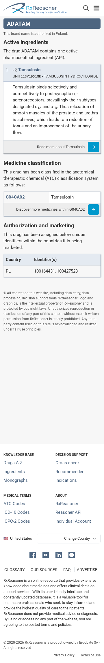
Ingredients (14, 471)
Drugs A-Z (13, 462)
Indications (66, 480)
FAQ (67, 569)
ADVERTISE (87, 569)
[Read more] (93, 147)
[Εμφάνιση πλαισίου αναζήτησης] (86, 8)
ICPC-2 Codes (16, 521)
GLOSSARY (14, 569)
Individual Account (73, 521)
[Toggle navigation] (96, 8)
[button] (33, 554)
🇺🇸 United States (17, 538)
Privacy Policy (64, 655)
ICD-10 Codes (16, 512)
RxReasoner (66, 503)
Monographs (15, 480)
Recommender (69, 471)
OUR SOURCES (44, 569)
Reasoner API (68, 512)
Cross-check (67, 462)
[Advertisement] (52, 388)
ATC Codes (14, 503)
